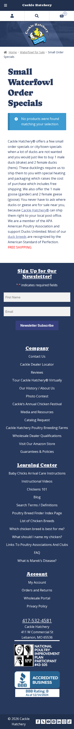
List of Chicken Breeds (37, 521)
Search (37, 16)
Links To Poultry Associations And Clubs (37, 544)
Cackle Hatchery (37, 5)
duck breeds (17, 236)
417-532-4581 (37, 620)
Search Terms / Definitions (37, 505)
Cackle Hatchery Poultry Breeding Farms (37, 428)
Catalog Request (37, 420)
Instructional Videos (37, 481)
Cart (57, 13)
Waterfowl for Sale (32, 52)
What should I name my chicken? (37, 537)
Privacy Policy (37, 606)
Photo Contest (37, 396)
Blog (37, 497)
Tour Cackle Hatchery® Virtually (37, 380)
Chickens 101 (37, 489)
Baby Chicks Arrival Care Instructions (37, 473)
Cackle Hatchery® (35, 210)
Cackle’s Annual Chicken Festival (37, 404)
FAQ (37, 552)
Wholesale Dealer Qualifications (37, 436)
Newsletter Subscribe (37, 325)
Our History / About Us (37, 388)
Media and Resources (37, 412)
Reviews (37, 372)
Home (13, 52)
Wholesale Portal (37, 598)
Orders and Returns (37, 590)
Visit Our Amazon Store (37, 444)
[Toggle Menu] (5, 5)
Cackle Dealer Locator (37, 364)
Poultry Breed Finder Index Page (37, 513)
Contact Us (37, 356)
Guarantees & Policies (37, 451)
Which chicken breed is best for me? (37, 529)
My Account (37, 582)
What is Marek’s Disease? (37, 560)
